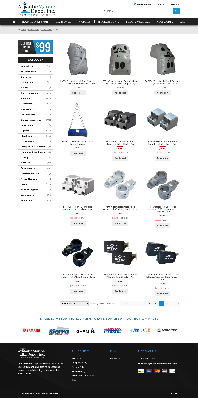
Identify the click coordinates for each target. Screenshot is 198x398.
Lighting (25, 130)
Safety (24, 157)
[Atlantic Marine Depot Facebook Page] (171, 393)
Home (23, 29)
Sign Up (174, 4)
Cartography (28, 82)
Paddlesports (28, 168)
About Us (76, 358)
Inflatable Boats (108, 21)
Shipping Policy (79, 362)
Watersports (33, 29)
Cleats (24, 87)
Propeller (84, 21)
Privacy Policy (79, 367)
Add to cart (77, 93)
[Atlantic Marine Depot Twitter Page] (176, 393)
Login (161, 4)
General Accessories (31, 120)
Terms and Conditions (83, 375)
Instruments (27, 141)
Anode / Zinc (27, 66)
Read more (77, 153)
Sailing (24, 184)
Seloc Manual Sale (138, 21)
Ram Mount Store (30, 173)
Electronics (63, 21)
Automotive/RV (28, 71)
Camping (26, 77)
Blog (74, 379)
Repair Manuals (29, 179)
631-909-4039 (144, 4)
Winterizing (27, 200)
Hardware (26, 136)
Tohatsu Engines (29, 189)
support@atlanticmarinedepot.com (159, 363)
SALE (182, 21)
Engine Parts (27, 109)
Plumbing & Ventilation (33, 152)
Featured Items (28, 114)
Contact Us (114, 358)
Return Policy (78, 371)
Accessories (165, 21)
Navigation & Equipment (34, 146)
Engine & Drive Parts (35, 21)
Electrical (25, 98)
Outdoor (25, 162)
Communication (29, 93)
